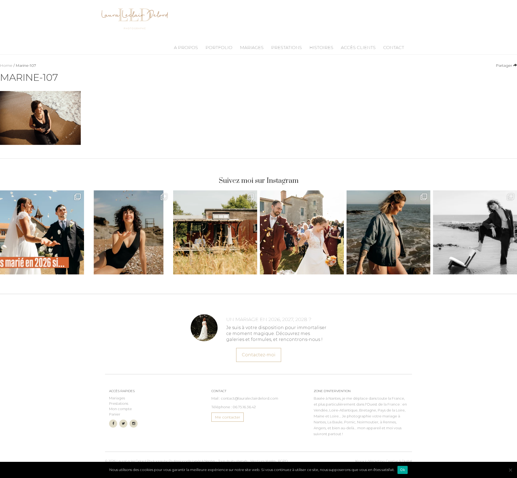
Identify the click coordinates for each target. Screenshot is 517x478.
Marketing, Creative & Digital (383, 461)
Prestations (286, 47)
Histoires (321, 47)
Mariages (252, 47)
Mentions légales (263, 461)
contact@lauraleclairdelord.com (249, 398)
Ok (402, 469)
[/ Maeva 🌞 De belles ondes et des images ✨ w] (129, 232)
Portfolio (218, 47)
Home (6, 65)
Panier (114, 414)
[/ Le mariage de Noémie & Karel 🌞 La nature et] (215, 232)
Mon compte (120, 409)
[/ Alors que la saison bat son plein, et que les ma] (42, 232)
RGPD (283, 461)
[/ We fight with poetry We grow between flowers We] (475, 232)
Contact (393, 47)
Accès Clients (358, 47)
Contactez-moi (258, 354)
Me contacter (227, 417)
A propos (186, 47)
